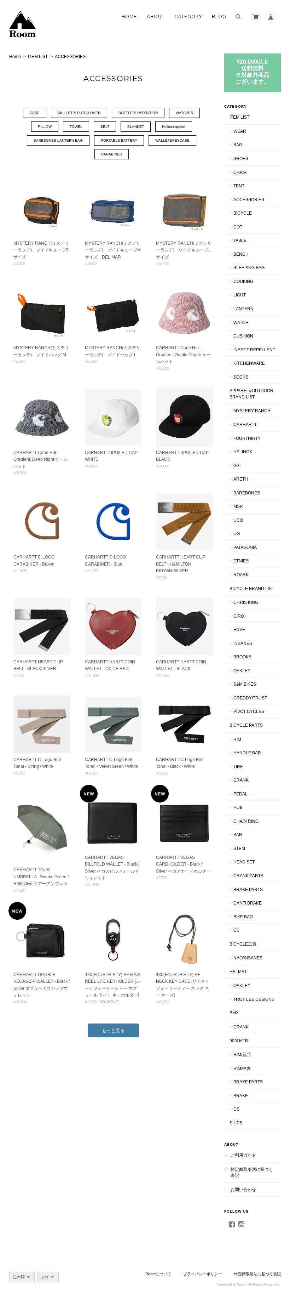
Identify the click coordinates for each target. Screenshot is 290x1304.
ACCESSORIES (248, 199)
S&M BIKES (244, 684)
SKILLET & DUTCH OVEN (79, 113)
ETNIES (241, 561)
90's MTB (239, 1040)
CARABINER (111, 154)
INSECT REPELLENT (254, 349)
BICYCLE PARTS (246, 725)
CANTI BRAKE (247, 903)
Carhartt (245, 424)
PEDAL (240, 794)
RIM (237, 739)
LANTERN (243, 308)
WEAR (239, 131)
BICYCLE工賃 (243, 944)
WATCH (241, 322)
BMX (234, 1012)
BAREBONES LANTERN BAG (58, 140)
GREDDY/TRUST (250, 698)
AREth (240, 479)
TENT (238, 185)
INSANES (242, 643)
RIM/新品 (242, 1054)
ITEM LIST (38, 56)
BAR (237, 834)
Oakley (241, 670)
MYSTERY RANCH (252, 410)
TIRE (238, 766)
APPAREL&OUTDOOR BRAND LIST (251, 393)
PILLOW (45, 127)
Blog (219, 16)
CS (236, 930)
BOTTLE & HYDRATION (138, 113)
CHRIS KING (245, 602)
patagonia (245, 547)
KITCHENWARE (249, 363)
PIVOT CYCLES (248, 711)
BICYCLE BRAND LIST (252, 588)
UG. (237, 533)
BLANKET (135, 127)
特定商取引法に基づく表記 (252, 1172)
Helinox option (173, 127)
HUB (238, 807)
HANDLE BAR (247, 752)
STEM (239, 848)
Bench (241, 254)
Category (188, 16)
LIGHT (239, 295)
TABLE (239, 240)
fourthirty (247, 438)
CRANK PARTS (248, 875)
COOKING (243, 281)
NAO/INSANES (247, 958)
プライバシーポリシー (202, 1274)
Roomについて (158, 1274)
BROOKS (242, 656)
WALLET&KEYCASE (172, 140)
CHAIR (240, 172)
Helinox (242, 451)
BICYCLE (242, 213)
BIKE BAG (243, 916)
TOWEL (76, 127)
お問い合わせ (243, 1189)
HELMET (238, 971)
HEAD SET (244, 862)
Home (129, 16)
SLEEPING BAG (249, 267)
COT (237, 227)
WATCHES (184, 113)
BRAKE (240, 1095)
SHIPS (236, 1123)
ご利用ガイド (243, 1155)
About (155, 16)
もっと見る (113, 1030)
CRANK (241, 780)
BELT (104, 127)
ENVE (239, 629)
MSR (238, 506)
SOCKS (240, 377)
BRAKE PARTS (248, 889)
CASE (35, 113)
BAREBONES (246, 493)
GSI (236, 465)
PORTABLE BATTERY (119, 140)
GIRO (238, 616)
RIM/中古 (242, 1068)
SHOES (240, 158)
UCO (238, 520)
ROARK (241, 574)
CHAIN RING (246, 821)
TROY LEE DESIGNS (253, 999)
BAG (237, 144)
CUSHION (243, 336)
